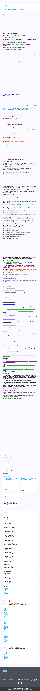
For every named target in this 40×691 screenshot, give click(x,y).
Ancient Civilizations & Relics (9, 553)
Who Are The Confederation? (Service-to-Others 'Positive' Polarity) (19, 648)
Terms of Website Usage (22, 679)
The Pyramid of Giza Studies (9, 540)
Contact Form (35, 680)
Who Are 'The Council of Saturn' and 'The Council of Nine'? (17, 604)
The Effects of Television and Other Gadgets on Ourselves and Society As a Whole (10, 503)
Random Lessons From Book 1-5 (10, 548)
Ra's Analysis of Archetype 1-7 (10, 543)
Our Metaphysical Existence (9, 535)
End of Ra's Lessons (8, 568)
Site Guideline (10, 679)
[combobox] (20, 515)
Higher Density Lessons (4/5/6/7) (14, 592)
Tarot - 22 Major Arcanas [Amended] (11, 545)
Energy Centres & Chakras (9, 528)
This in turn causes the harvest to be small (10, 114)
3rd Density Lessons (8, 523)
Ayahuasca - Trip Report (9, 566)
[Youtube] (22, 683)
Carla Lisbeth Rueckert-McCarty (10, 578)
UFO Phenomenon (8, 549)
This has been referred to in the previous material (12, 339)
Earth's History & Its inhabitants (10, 527)
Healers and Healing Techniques (10, 526)
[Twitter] (5, 0)
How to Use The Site (8, 573)
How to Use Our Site (14, 679)
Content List (7, 560)
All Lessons (6, 522)
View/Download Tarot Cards (9, 547)
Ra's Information (11, 600)
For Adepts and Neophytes (9, 532)
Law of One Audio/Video (9, 556)
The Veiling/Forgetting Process (10, 531)
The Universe (7, 539)
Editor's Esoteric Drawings (9, 567)
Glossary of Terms (8, 561)
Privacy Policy (7, 574)
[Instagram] (9, 0)
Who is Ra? (10, 601)
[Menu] (24, 5)
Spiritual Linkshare (27, 679)
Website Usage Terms (8, 582)
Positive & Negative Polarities (10, 536)
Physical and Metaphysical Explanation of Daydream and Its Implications (28, 488)
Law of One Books (8, 519)
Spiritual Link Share (8, 581)
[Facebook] (15, 683)
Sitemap (6, 577)
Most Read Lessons (8, 557)
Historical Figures (8, 552)
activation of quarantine (16, 204)
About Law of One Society (4, 679)
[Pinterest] (6, 0)
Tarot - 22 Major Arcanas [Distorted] (11, 544)
